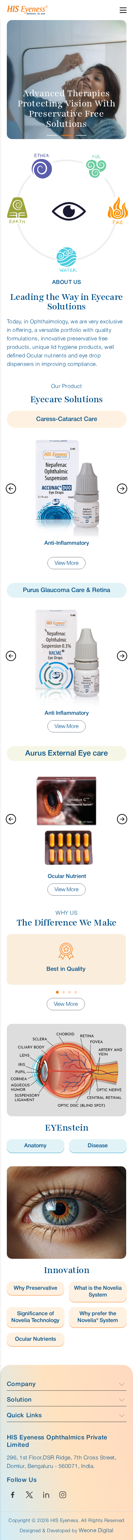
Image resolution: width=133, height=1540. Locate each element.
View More (66, 563)
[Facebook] (12, 1495)
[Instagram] (63, 1495)
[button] (52, 134)
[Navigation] (11, 489)
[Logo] (41, 10)
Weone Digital (96, 1530)
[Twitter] (29, 1495)
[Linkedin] (46, 1495)
